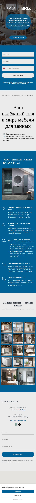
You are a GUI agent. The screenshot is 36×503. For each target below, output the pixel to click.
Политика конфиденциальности (18, 420)
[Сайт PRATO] (19, 424)
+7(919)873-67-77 (21, 408)
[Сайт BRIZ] (16, 424)
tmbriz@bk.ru (20, 410)
